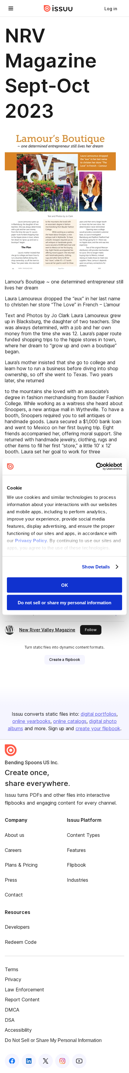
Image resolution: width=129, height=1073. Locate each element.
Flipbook (76, 865)
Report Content (22, 999)
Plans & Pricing (21, 865)
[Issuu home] (58, 8)
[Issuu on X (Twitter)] (45, 1061)
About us (14, 835)
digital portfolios (98, 714)
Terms (11, 969)
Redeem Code (21, 942)
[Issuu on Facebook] (12, 1061)
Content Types (83, 835)
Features (76, 850)
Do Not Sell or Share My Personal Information (53, 1040)
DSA (9, 1020)
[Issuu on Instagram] (62, 1061)
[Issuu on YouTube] (79, 1061)
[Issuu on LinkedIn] (29, 1061)
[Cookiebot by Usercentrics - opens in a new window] (96, 467)
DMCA (12, 1010)
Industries (77, 880)
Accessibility (18, 1030)
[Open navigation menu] (11, 8)
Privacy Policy (31, 540)
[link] (111, 8)
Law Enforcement (24, 990)
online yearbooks (31, 721)
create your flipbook (98, 728)
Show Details (96, 566)
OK (64, 584)
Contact (14, 895)
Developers (17, 927)
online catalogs (69, 721)
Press (11, 880)
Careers (13, 850)
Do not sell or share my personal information (64, 602)
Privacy (13, 979)
